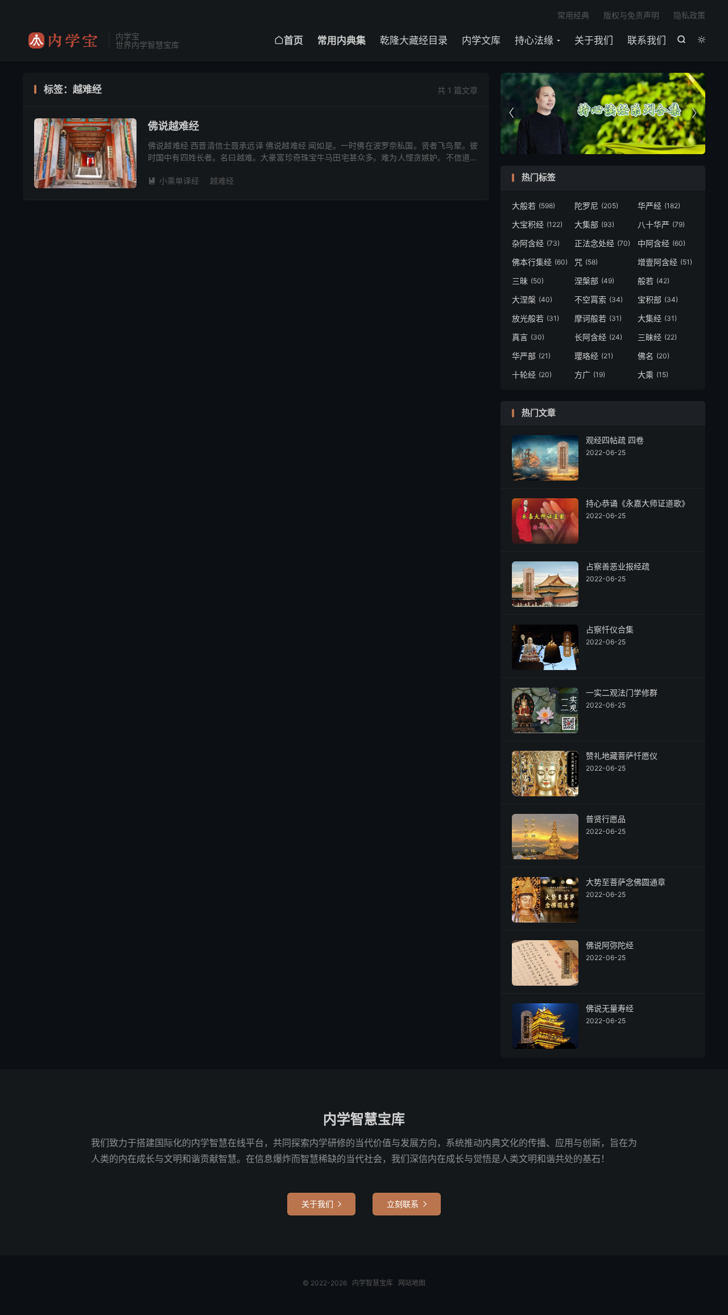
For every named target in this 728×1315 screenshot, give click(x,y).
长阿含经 (598, 337)
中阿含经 (661, 243)
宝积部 (658, 299)
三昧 (528, 281)
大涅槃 (532, 299)
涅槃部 (594, 281)
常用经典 (573, 15)
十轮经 (532, 374)
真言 (528, 337)
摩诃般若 (598, 318)
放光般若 (535, 318)
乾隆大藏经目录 (414, 40)
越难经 (222, 180)
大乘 (653, 374)
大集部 (594, 224)
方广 (589, 374)
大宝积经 (537, 224)
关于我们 (593, 40)
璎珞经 (593, 356)
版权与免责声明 (631, 15)
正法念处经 (602, 243)
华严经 (659, 205)
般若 (653, 281)
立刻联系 (407, 1204)
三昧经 (657, 337)
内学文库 (481, 40)
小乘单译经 (173, 180)
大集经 (657, 318)
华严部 (531, 356)
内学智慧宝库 (63, 40)
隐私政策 (689, 15)
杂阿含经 (536, 243)
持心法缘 (534, 40)
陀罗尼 (596, 205)
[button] (693, 113)
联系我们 (646, 40)
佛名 (653, 356)
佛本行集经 (540, 262)
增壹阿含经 (665, 262)
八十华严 (661, 224)
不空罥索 (598, 299)
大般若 (533, 205)
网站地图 (411, 1283)
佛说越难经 (173, 126)
